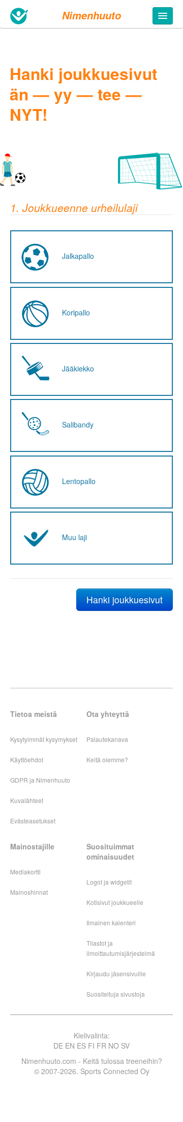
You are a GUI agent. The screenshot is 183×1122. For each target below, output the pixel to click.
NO (113, 1045)
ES (81, 1045)
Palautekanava (107, 739)
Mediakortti (25, 871)
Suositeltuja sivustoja (115, 994)
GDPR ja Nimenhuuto (40, 780)
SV (125, 1045)
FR (101, 1045)
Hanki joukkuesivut (124, 599)
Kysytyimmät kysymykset (43, 739)
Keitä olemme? (107, 759)
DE (58, 1045)
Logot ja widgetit (109, 881)
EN (70, 1045)
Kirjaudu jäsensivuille (116, 973)
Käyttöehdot (26, 759)
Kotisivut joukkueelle (114, 902)
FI (91, 1045)
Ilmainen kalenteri (111, 922)
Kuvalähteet (26, 800)
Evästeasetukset (32, 820)
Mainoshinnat (29, 892)
